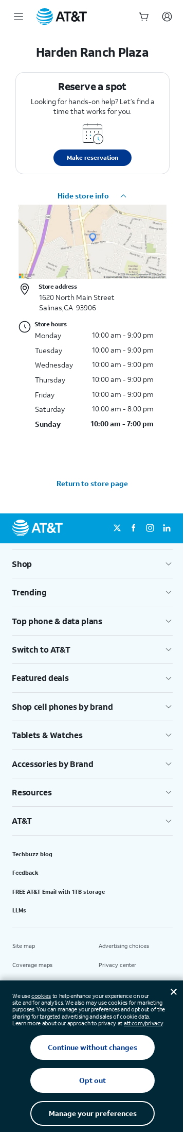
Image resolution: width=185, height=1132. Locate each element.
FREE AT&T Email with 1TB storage (58, 891)
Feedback (25, 872)
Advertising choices (124, 946)
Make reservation (92, 157)
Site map (23, 946)
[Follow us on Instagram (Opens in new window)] (150, 528)
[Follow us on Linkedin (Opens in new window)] (166, 528)
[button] (92, 196)
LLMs (19, 910)
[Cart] (144, 16)
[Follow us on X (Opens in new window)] (117, 528)
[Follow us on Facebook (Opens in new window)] (133, 528)
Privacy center (117, 965)
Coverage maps (32, 965)
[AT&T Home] (61, 16)
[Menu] (18, 16)
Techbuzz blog (32, 854)
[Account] (167, 16)
